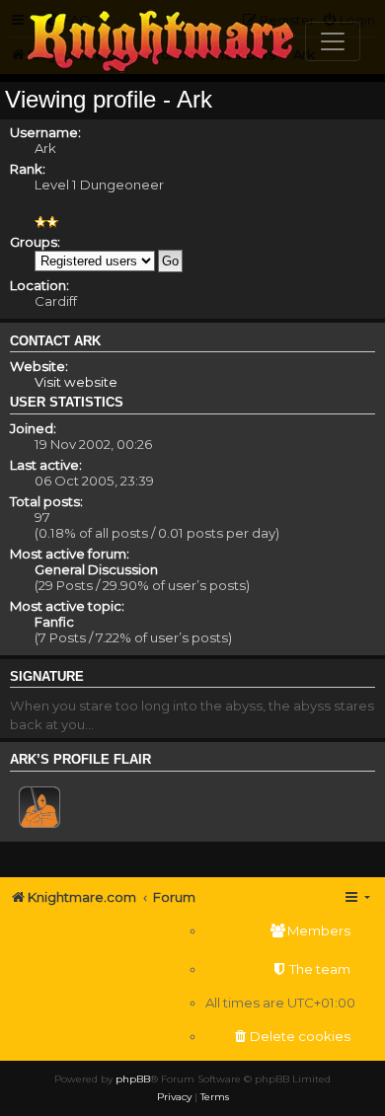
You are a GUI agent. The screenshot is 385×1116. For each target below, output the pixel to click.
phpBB (133, 1079)
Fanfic (54, 622)
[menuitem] (280, 931)
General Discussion (96, 569)
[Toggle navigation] (332, 41)
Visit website (76, 382)
